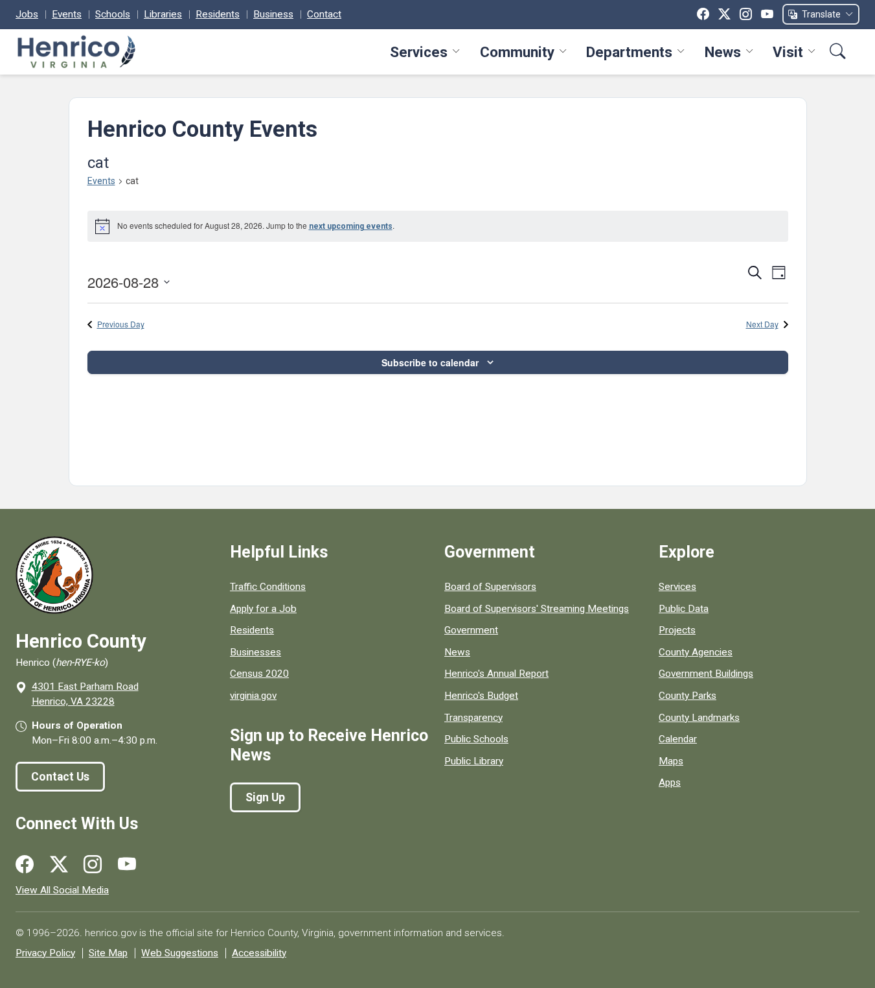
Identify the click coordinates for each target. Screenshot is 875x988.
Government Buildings (706, 673)
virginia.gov (253, 695)
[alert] (437, 226)
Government (471, 630)
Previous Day (120, 324)
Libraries (163, 14)
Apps (670, 782)
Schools (112, 14)
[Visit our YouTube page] (127, 865)
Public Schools (476, 739)
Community (517, 51)
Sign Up (265, 797)
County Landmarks (699, 717)
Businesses (255, 652)
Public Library (473, 761)
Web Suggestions (179, 953)
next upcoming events (350, 226)
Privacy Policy (45, 953)
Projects (677, 630)
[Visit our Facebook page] (25, 865)
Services (419, 51)
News (723, 51)
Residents (218, 14)
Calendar (678, 739)
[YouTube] (767, 14)
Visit (788, 51)
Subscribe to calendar (430, 362)
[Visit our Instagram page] (93, 865)
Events (67, 14)
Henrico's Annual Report (496, 673)
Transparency (473, 717)
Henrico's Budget (481, 695)
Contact (324, 14)
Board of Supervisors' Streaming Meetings (536, 609)
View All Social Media (62, 890)
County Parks (687, 695)
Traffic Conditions (268, 587)
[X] (724, 14)
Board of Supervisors (490, 587)
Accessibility (259, 953)
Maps (671, 761)
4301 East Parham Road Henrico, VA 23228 (85, 694)
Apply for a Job (263, 609)
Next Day (762, 324)
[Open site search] (837, 51)
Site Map (108, 953)
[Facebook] (703, 14)
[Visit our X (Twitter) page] (59, 865)
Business (273, 14)
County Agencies (696, 652)
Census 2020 (259, 673)
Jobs (27, 14)
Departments (629, 51)
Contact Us (60, 776)
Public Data (684, 609)
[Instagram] (746, 14)
